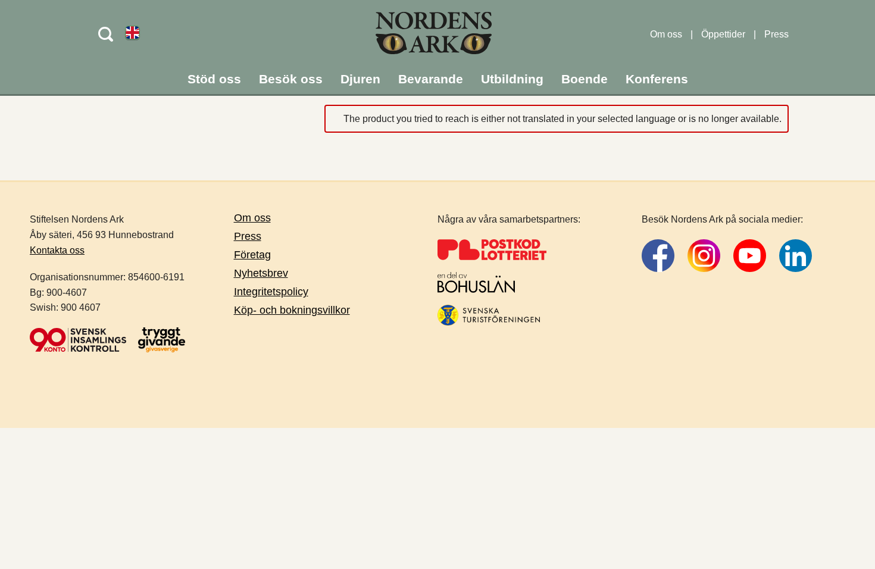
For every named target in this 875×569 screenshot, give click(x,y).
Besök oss (291, 79)
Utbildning (512, 79)
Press (776, 34)
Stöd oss (214, 79)
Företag (252, 255)
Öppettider (723, 34)
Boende (584, 79)
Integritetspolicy (271, 292)
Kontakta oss (57, 250)
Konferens (657, 79)
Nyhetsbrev (261, 273)
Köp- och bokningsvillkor (292, 310)
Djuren (360, 79)
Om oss (666, 34)
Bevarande (430, 79)
